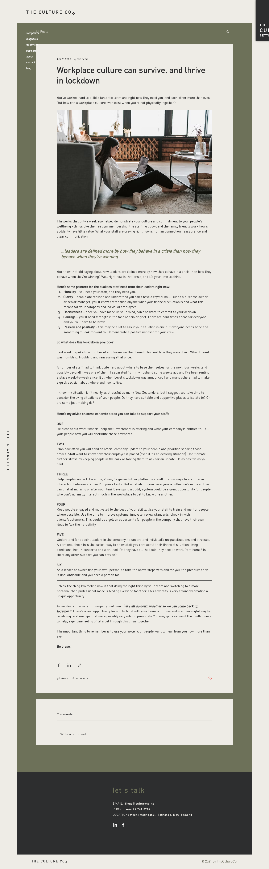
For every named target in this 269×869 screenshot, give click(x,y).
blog (28, 68)
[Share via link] (79, 665)
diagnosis (32, 39)
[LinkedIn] (115, 824)
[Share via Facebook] (59, 665)
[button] (228, 31)
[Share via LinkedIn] (69, 665)
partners (31, 50)
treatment (32, 44)
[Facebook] (123, 824)
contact (30, 62)
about (29, 56)
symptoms (32, 33)
